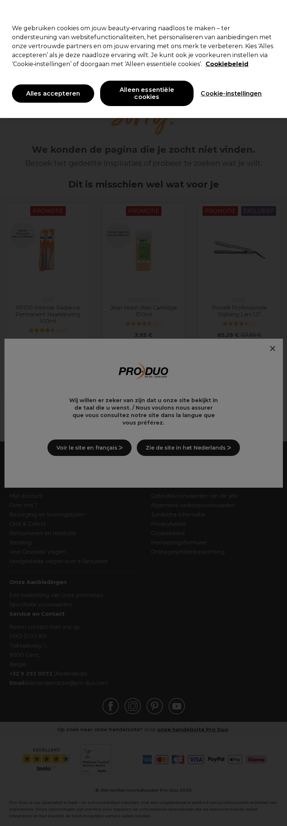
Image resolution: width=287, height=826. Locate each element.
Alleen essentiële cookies (147, 93)
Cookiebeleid (227, 64)
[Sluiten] (275, 12)
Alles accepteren (53, 93)
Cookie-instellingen (231, 93)
